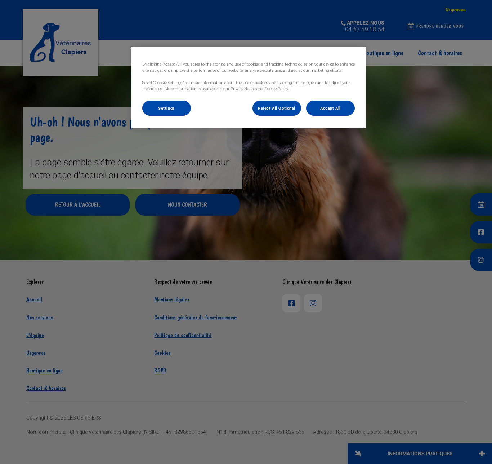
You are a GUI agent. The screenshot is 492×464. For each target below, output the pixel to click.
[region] (248, 87)
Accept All (330, 108)
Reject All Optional (276, 108)
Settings (166, 108)
